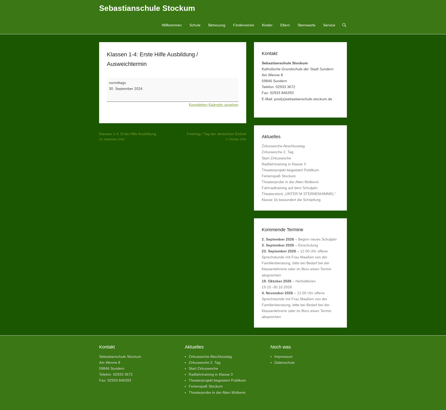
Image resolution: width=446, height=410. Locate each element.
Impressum (283, 356)
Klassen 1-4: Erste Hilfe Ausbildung (127, 136)
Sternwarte (306, 25)
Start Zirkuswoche (276, 158)
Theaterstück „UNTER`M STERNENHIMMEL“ (299, 194)
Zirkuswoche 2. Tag (277, 152)
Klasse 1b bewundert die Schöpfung (291, 200)
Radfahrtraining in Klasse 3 (284, 164)
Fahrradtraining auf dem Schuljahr (290, 188)
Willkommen (172, 25)
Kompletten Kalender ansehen (213, 105)
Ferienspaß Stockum (279, 176)
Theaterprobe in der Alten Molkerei (290, 182)
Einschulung (308, 245)
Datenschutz (284, 362)
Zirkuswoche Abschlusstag (283, 146)
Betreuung (216, 25)
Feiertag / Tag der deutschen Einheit (216, 136)
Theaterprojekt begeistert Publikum (290, 170)
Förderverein (243, 25)
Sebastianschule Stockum (147, 8)
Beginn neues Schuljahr (317, 239)
